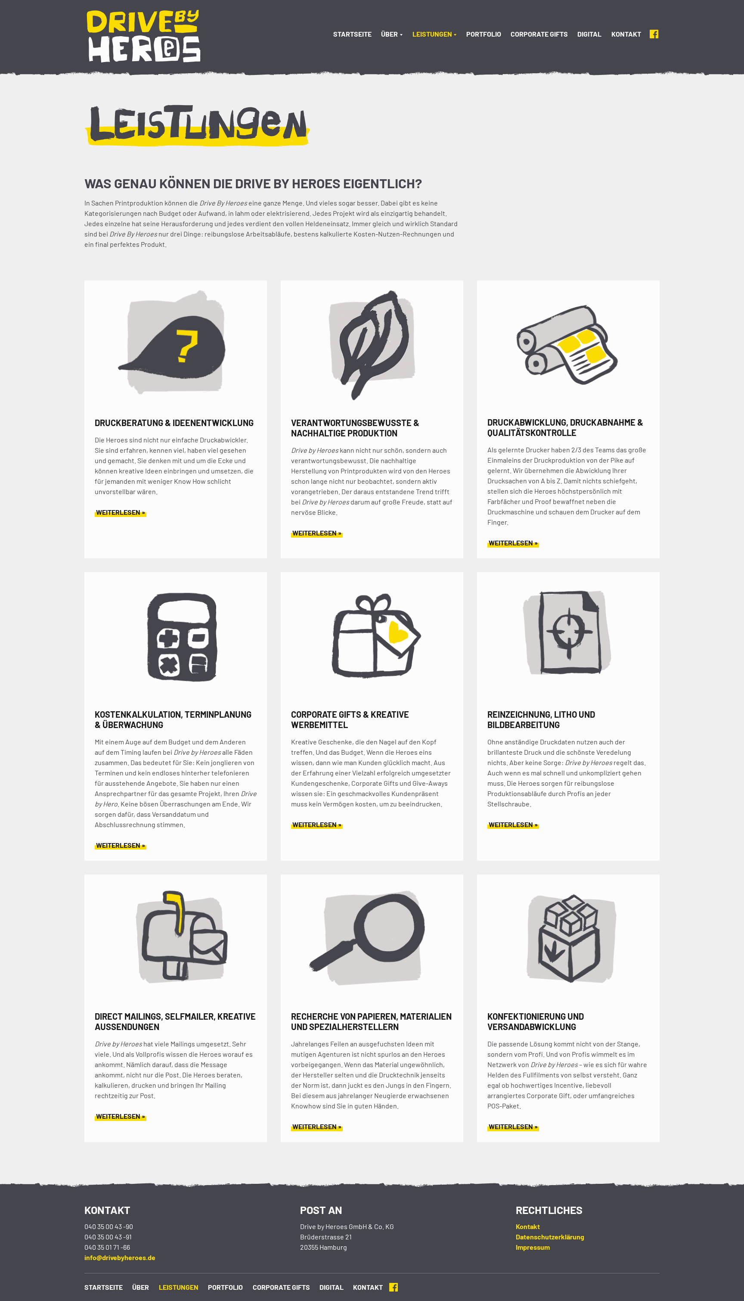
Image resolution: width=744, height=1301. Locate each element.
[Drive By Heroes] (153, 37)
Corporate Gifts (539, 34)
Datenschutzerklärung (550, 1237)
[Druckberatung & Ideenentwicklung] (175, 405)
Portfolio (483, 34)
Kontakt (626, 34)
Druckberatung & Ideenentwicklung (174, 422)
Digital (589, 34)
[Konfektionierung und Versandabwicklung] (568, 999)
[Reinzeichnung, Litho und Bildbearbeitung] (568, 697)
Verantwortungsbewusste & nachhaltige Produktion (355, 427)
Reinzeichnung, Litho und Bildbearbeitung (541, 719)
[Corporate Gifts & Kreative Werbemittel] (372, 697)
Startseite (352, 34)
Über (389, 34)
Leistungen (432, 34)
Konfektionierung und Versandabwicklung (535, 1021)
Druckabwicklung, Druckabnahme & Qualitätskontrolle (565, 427)
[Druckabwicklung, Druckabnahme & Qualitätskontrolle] (568, 405)
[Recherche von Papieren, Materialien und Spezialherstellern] (372, 999)
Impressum (533, 1247)
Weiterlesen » (120, 512)
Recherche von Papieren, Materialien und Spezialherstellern (371, 1021)
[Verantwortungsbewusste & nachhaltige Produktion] (372, 405)
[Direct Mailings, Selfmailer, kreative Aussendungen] (175, 999)
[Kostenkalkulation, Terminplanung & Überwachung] (175, 697)
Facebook (654, 34)
